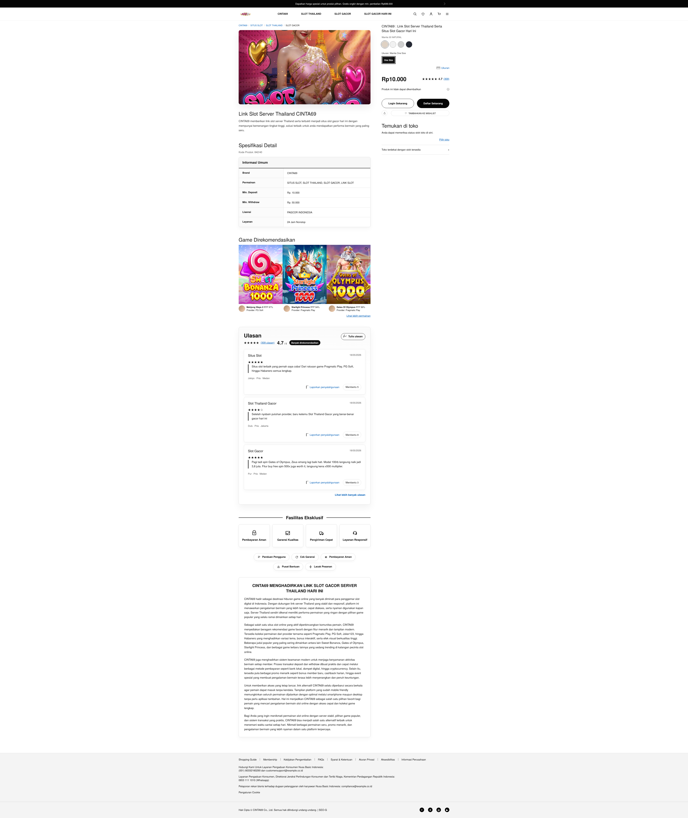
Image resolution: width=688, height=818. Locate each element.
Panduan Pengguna (274, 557)
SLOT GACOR (343, 14)
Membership (270, 759)
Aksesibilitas (388, 759)
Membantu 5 (352, 387)
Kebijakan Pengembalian (297, 759)
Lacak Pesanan (323, 566)
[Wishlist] (423, 14)
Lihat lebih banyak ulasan (350, 495)
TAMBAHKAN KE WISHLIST (422, 113)
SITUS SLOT (256, 25)
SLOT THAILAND (311, 14)
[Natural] (385, 44)
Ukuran (445, 68)
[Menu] (447, 14)
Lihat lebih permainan (359, 315)
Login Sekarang (397, 103)
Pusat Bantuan (290, 566)
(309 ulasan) (268, 342)
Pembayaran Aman (340, 557)
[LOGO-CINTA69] (245, 14)
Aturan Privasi (366, 759)
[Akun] (431, 14)
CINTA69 (283, 14)
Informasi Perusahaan (414, 759)
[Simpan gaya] (366, 249)
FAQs (321, 759)
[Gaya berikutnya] (366, 274)
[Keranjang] (439, 14)
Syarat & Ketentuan (341, 759)
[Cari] (415, 14)
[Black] (409, 44)
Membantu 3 (352, 482)
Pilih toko (444, 139)
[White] (393, 44)
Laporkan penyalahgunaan (324, 387)
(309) (446, 78)
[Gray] (401, 44)
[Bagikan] (384, 113)
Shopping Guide (248, 759)
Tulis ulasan (355, 336)
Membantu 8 (352, 434)
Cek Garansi (307, 557)
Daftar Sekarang (433, 103)
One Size (388, 60)
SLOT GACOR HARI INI (377, 14)
